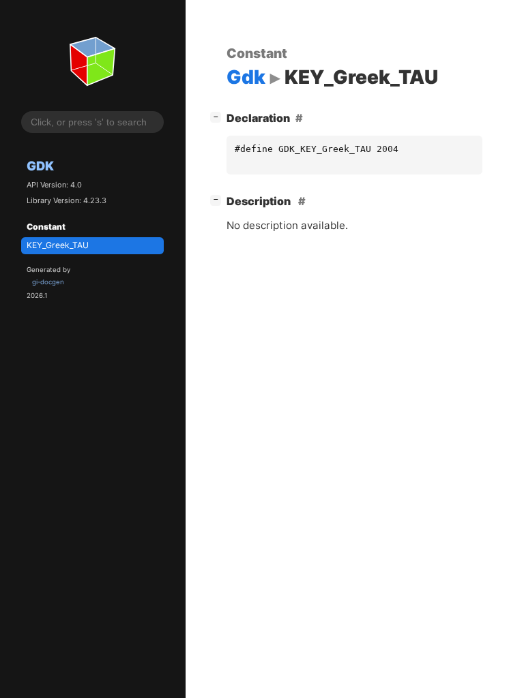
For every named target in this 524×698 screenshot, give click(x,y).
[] (218, 116)
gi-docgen (48, 282)
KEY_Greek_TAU (58, 245)
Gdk (40, 165)
